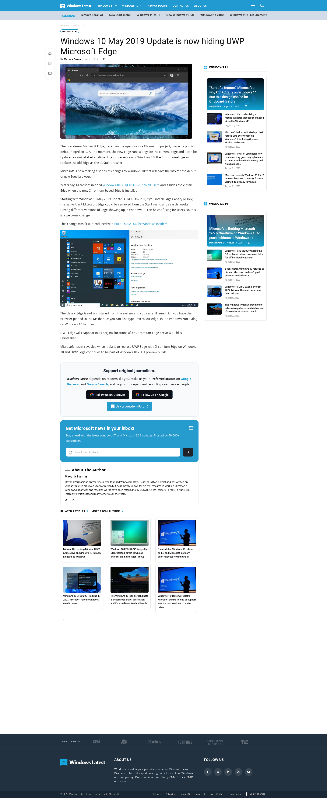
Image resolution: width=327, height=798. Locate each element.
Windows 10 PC (69, 31)
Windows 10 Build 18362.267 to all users (131, 185)
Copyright (200, 794)
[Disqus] (129, 678)
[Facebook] (208, 772)
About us (200, 5)
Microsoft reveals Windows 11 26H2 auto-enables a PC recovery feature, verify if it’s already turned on (244, 178)
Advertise (171, 794)
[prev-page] (63, 619)
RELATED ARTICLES (72, 511)
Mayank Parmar (73, 59)
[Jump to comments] (50, 63)
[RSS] (228, 772)
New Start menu (120, 15)
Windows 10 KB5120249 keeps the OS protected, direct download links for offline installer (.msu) (129, 553)
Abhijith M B (215, 106)
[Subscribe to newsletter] (50, 73)
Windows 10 (130, 5)
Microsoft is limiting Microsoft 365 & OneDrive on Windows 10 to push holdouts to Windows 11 (82, 553)
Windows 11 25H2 (148, 15)
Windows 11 (106, 5)
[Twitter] (68, 500)
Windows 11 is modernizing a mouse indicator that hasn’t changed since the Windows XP (244, 118)
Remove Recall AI (91, 15)
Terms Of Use (216, 794)
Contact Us (181, 5)
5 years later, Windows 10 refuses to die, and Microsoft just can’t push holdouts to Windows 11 (176, 553)
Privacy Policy (157, 5)
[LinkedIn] (75, 500)
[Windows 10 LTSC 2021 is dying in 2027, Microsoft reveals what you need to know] (82, 580)
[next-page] (69, 619)
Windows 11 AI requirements (249, 15)
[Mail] (218, 772)
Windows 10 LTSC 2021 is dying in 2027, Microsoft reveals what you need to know (81, 599)
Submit (188, 452)
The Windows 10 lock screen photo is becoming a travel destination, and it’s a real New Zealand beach (129, 599)
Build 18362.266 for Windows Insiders (140, 224)
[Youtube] (248, 772)
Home (63, 25)
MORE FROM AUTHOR (105, 511)
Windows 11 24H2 (212, 15)
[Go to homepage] (50, 54)
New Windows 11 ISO (180, 15)
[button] (262, 6)
